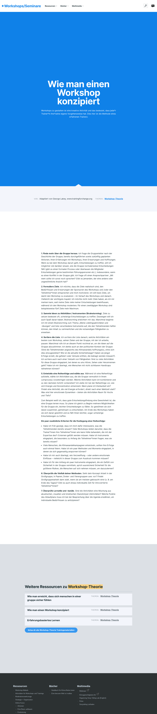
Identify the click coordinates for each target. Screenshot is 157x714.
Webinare (82, 691)
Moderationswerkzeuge (23, 696)
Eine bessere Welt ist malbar (61, 693)
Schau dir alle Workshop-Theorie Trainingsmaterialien (51, 630)
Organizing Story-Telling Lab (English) (92, 698)
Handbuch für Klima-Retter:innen (62, 690)
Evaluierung (22, 712)
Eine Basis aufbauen (25, 709)
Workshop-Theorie (114, 198)
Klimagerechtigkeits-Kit (87, 695)
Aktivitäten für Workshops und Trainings (29, 693)
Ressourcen (50, 6)
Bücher (63, 6)
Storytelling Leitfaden (86, 704)
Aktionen (21, 706)
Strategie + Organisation (24, 700)
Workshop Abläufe (21, 690)
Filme (81, 701)
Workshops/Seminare (22, 6)
